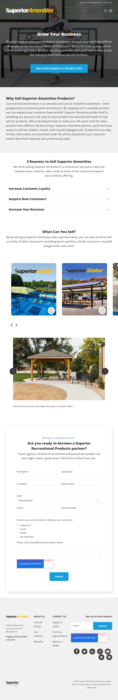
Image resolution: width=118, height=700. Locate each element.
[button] (59, 189)
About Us (39, 616)
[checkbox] (59, 531)
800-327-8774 (108, 3)
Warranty (38, 641)
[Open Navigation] (110, 11)
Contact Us (59, 616)
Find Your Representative (60, 634)
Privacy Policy (84, 684)
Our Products (38, 634)
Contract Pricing (38, 624)
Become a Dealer (57, 643)
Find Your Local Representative (91, 3)
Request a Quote (57, 624)
